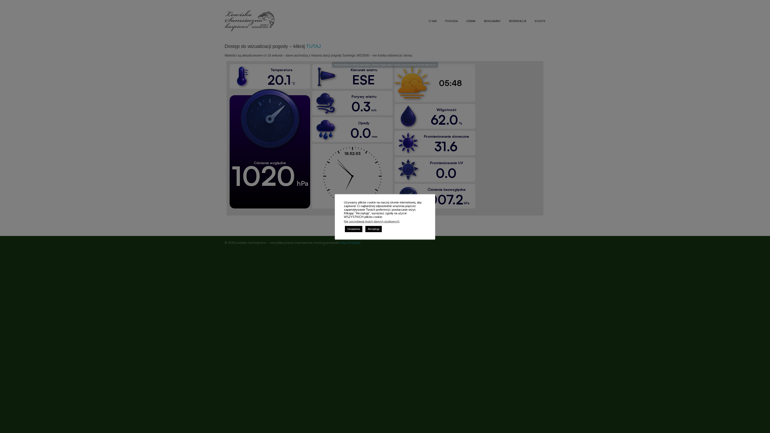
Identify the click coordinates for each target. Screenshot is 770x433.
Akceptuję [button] (373, 229)
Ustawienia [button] (353, 229)
